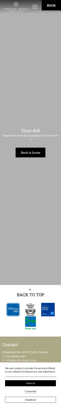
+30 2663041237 (15, 356)
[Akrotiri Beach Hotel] (15, 7)
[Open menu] (35, 6)
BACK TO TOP (30, 294)
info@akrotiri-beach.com (21, 360)
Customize (30, 391)
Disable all (30, 399)
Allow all (30, 383)
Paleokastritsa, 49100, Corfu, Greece (25, 352)
